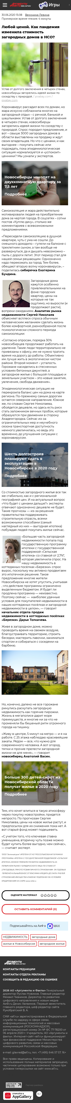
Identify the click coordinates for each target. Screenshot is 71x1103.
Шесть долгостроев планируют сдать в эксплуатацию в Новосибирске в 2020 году (31, 461)
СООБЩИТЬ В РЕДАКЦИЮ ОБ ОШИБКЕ (30, 979)
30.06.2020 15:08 (12, 15)
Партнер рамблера (34, 1085)
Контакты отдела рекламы (24, 974)
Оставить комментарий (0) (35, 909)
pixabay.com (10, 100)
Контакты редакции (19, 969)
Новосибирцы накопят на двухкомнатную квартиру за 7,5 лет (33, 182)
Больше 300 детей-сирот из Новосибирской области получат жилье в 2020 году (32, 782)
